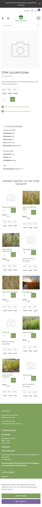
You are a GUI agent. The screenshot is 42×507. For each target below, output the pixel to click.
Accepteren (21, 496)
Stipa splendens (28, 332)
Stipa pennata (27, 375)
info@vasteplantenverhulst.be (12, 423)
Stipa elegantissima (29, 249)
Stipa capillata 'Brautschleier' (7, 250)
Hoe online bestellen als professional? (17, 111)
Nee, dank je (21, 501)
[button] (38, 25)
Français (26, 11)
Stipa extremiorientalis (10, 292)
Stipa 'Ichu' (6, 332)
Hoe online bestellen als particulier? (17, 107)
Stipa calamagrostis (9, 207)
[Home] (21, 18)
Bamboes (5, 476)
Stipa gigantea (27, 292)
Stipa (5, 126)
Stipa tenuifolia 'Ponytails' (7, 376)
